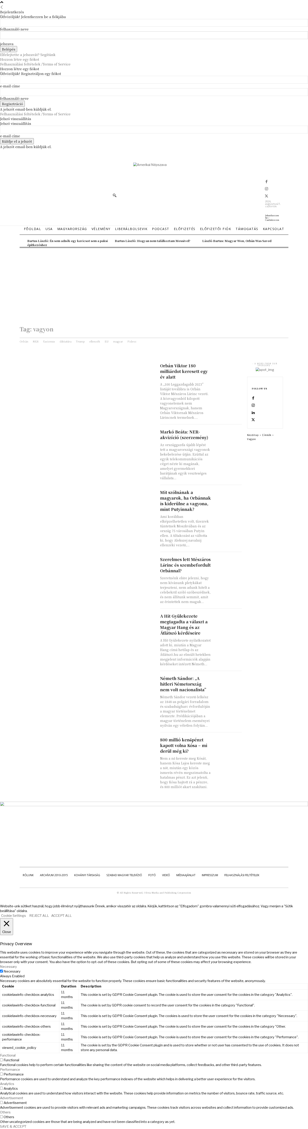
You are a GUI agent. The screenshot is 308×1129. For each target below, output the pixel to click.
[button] (114, 195)
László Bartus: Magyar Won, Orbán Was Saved (236, 241)
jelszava (7, 43)
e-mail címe (10, 86)
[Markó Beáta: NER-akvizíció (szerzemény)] (227, 436)
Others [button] (5, 1112)
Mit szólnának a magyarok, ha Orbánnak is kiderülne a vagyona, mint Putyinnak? (185, 500)
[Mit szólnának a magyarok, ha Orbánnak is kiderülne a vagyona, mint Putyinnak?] (227, 496)
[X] (266, 196)
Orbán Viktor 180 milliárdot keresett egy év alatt (184, 371)
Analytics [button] (7, 1084)
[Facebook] (266, 182)
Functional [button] (8, 1055)
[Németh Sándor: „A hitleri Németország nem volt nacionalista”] (227, 682)
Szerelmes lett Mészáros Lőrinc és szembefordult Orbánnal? (185, 564)
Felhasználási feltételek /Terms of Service (35, 64)
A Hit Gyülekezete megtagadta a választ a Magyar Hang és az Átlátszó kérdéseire (184, 624)
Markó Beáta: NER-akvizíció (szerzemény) (184, 434)
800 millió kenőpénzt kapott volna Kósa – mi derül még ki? (183, 745)
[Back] (1, 7)
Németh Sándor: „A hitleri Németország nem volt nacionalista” (183, 683)
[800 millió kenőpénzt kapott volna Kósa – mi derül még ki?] (227, 744)
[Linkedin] (253, 413)
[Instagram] (266, 189)
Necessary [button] (8, 967)
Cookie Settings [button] (13, 916)
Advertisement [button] (11, 1098)
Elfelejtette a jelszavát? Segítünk (27, 54)
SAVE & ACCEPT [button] (13, 1126)
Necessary (12, 971)
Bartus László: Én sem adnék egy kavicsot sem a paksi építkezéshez (67, 243)
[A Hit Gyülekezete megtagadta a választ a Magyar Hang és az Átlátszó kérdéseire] (227, 620)
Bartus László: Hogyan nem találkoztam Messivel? (152, 241)
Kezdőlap (253, 435)
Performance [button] (10, 1070)
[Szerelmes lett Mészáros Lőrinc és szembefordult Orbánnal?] (227, 563)
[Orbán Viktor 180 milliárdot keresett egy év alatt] (227, 370)
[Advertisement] (154, 281)
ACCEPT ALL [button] (61, 916)
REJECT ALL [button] (39, 916)
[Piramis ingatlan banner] (154, 805)
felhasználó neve (14, 29)
